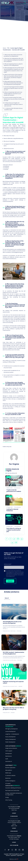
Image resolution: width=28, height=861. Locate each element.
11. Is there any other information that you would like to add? (13, 109)
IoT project (7, 783)
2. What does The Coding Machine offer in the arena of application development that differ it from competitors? (14, 60)
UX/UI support (8, 750)
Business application (10, 767)
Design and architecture (11, 748)
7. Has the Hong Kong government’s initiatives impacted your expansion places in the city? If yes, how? (13, 88)
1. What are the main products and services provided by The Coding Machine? (13, 55)
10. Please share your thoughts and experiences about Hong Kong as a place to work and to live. (13, 104)
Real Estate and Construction (12, 790)
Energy (7, 797)
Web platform (8, 770)
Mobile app (8, 773)
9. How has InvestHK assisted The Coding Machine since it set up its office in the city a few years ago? (14, 99)
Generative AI (8, 761)
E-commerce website (10, 775)
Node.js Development (10, 739)
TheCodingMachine (14, 808)
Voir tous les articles (10, 473)
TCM (8, 48)
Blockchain (8, 778)
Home (4, 48)
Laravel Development (10, 731)
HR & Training (8, 800)
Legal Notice (13, 855)
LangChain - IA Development (12, 734)
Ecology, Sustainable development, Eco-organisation (13, 793)
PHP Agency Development (11, 728)
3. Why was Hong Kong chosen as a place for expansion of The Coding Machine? (13, 64)
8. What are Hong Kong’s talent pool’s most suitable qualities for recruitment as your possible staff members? (13, 93)
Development (8, 753)
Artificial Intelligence (10, 780)
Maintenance (8, 756)
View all (7, 598)
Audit (6, 758)
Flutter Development (10, 742)
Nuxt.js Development (10, 736)
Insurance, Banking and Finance (13, 787)
